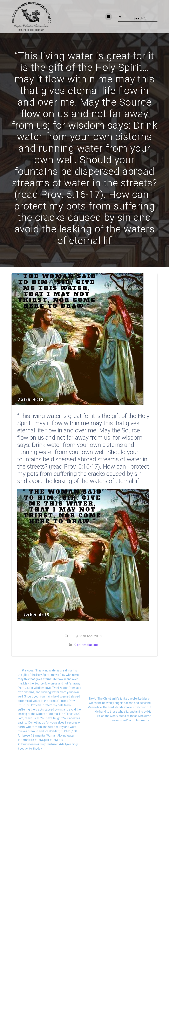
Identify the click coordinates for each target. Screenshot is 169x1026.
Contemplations (86, 644)
